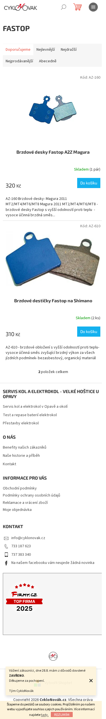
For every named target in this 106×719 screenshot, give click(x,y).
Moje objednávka (17, 510)
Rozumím (62, 714)
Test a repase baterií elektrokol (30, 415)
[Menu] (93, 7)
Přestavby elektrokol (21, 423)
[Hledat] (63, 7)
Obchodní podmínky (20, 488)
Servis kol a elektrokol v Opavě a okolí (35, 406)
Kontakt (9, 464)
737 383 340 (21, 554)
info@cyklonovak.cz (28, 538)
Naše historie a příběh (21, 455)
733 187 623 (21, 546)
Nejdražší (69, 49)
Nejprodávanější (19, 61)
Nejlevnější (45, 49)
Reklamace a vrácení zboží (25, 503)
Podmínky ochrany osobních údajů (31, 495)
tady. (45, 715)
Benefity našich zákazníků (24, 447)
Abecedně (48, 61)
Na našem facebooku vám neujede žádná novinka (52, 563)
